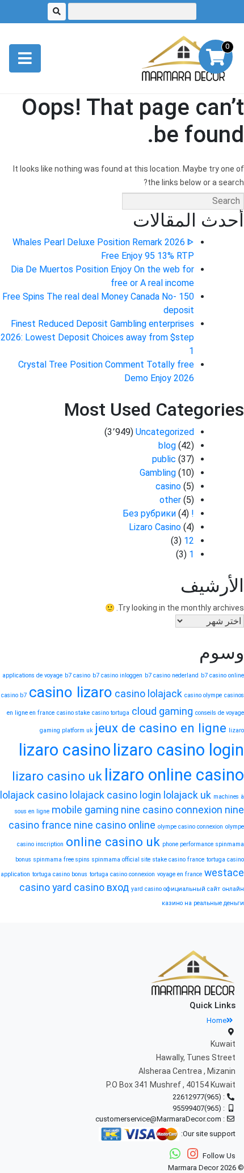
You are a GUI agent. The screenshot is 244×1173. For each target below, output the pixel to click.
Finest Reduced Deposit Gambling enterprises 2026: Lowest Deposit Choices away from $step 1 (97, 337)
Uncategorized (165, 431)
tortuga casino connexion (122, 874)
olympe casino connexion (190, 826)
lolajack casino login (115, 795)
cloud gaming (162, 711)
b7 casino (77, 675)
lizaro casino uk (57, 776)
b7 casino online (222, 675)
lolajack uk (187, 795)
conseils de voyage (219, 712)
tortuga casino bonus (59, 874)
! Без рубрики (158, 513)
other (170, 499)
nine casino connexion (171, 810)
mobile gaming (85, 810)
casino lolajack (148, 693)
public (164, 459)
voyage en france (179, 874)
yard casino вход (90, 887)
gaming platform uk (66, 730)
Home (216, 1020)
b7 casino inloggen (117, 675)
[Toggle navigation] (25, 58)
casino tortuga (110, 712)
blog (167, 445)
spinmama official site (121, 859)
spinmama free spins (61, 859)
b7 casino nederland (172, 675)
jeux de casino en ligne (160, 727)
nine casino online (114, 825)
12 (189, 540)
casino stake (73, 712)
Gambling (158, 472)
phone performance (187, 844)
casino (168, 486)
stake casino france (178, 859)
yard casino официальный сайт (175, 889)
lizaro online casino (174, 774)
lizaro (236, 730)
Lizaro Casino (155, 527)
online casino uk (113, 841)
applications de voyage (32, 675)
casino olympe (203, 695)
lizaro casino (65, 750)
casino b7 (14, 695)
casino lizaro (70, 692)
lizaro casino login (178, 750)
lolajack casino (34, 795)
